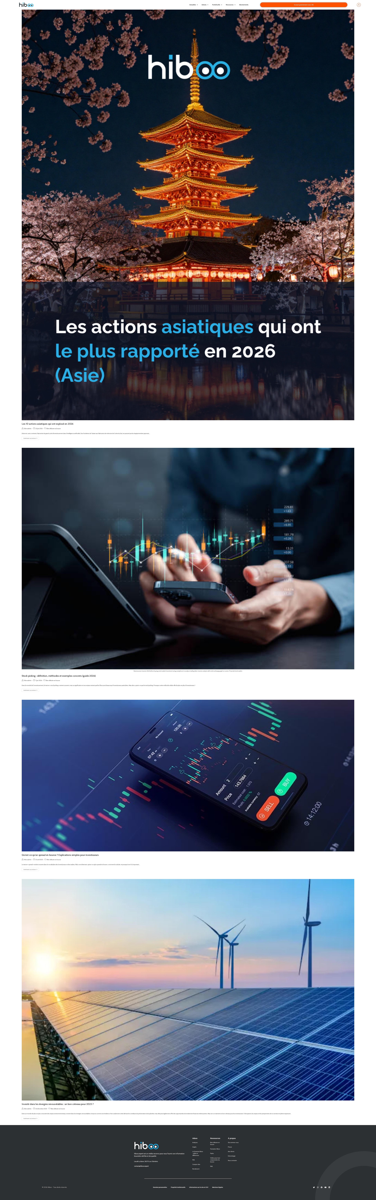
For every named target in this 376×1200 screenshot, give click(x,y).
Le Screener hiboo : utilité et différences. (197, 1153)
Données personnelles (160, 1187)
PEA (193, 1160)
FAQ (211, 1166)
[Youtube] (325, 1187)
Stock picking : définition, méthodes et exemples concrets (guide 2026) (59, 675)
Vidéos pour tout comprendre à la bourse (215, 1160)
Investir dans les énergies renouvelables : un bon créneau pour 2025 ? (58, 1104)
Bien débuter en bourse (54, 428)
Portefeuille (216, 5)
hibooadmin (27, 428)
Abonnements (243, 5)
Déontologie (231, 1156)
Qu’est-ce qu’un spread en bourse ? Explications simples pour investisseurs (60, 855)
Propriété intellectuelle (178, 1187)
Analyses (195, 1142)
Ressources (230, 5)
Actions (204, 5)
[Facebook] (321, 1187)
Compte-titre (196, 1164)
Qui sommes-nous (233, 1142)
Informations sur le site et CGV (198, 1187)
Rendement (195, 1169)
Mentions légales (217, 1187)
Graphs (194, 1147)
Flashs (212, 1153)
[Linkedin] (329, 1187)
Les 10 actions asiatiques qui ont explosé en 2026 (47, 423)
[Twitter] (314, 1187)
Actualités (192, 5)
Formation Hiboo (215, 1149)
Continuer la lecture (31, 438)
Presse (230, 1147)
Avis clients (231, 1151)
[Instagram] (317, 1187)
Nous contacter (232, 1160)
